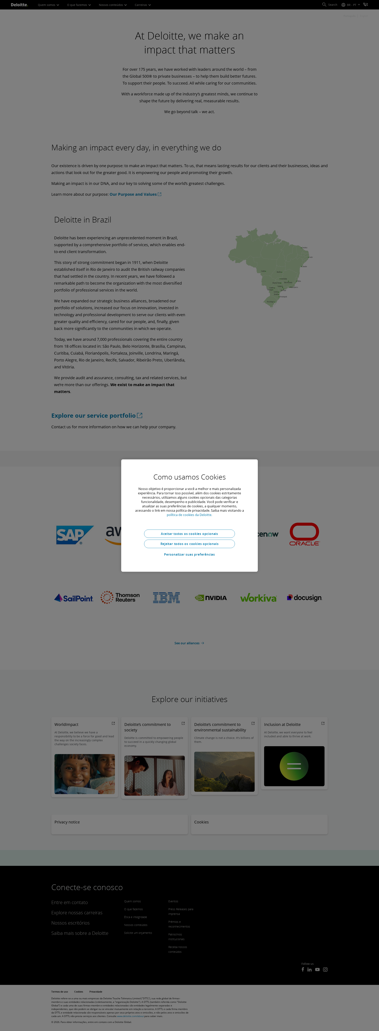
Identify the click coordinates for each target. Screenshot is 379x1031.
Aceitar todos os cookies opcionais (189, 533)
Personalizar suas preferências (189, 554)
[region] (189, 515)
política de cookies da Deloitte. (189, 514)
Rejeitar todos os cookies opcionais (189, 544)
